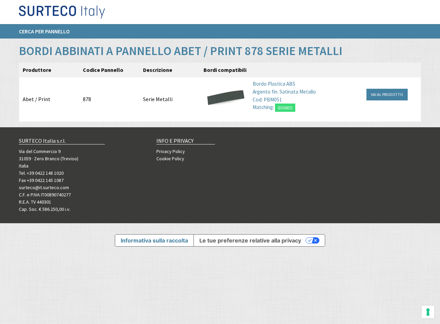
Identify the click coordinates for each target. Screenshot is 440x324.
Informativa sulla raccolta (154, 240)
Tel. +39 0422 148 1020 (41, 173)
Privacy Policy (170, 151)
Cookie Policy (170, 158)
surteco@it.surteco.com (44, 187)
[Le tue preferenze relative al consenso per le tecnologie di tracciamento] (427, 311)
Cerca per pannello (44, 31)
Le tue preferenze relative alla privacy (250, 240)
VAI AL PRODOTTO (387, 94)
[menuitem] (48, 31)
